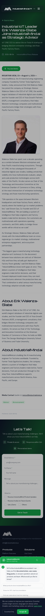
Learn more (38, 606)
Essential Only (9, 611)
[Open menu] (38, 8)
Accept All (22, 611)
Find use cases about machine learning (15, 595)
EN (31, 9)
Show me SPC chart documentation (14, 590)
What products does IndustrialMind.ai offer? (17, 585)
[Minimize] (41, 560)
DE (34, 9)
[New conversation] (37, 560)
